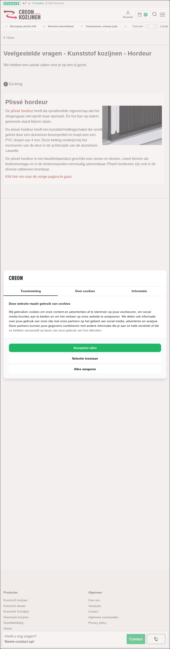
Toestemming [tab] (31, 291)
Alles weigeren (85, 369)
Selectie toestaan (85, 358)
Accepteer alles (85, 348)
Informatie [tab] (139, 291)
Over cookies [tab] (85, 291)
